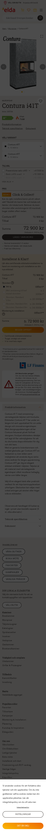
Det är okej (23, 826)
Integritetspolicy (23, 807)
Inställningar (23, 814)
